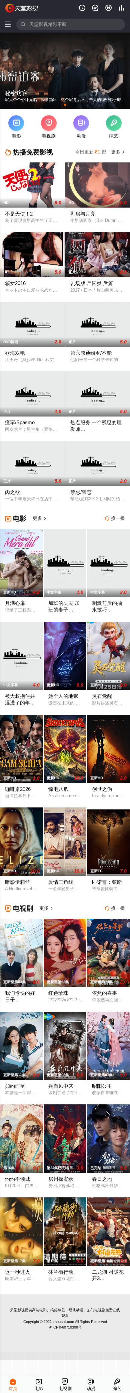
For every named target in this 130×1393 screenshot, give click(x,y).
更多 (117, 151)
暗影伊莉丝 (17, 882)
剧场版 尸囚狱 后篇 (91, 283)
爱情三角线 (60, 882)
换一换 (115, 518)
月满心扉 (15, 603)
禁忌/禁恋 (81, 492)
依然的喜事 (104, 993)
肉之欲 (12, 492)
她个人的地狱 (63, 696)
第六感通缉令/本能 (91, 353)
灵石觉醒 (102, 696)
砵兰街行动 (60, 1272)
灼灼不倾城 (17, 1179)
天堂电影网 (22, 8)
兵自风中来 (60, 1086)
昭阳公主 (102, 1086)
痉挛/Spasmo (20, 422)
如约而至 (15, 1086)
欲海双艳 (15, 353)
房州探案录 (60, 1179)
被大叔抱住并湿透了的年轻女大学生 (20, 703)
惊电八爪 (58, 789)
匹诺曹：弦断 (107, 882)
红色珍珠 (58, 993)
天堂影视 (17, 1310)
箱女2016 (15, 283)
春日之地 (102, 1179)
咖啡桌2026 (18, 789)
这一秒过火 (17, 1272)
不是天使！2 (19, 214)
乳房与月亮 (82, 214)
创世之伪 (102, 789)
